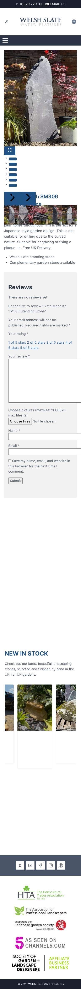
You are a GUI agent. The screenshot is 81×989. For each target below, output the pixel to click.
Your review (19, 356)
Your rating (18, 334)
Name (14, 430)
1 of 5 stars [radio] (17, 342)
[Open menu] (5, 40)
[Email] (30, 865)
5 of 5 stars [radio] (29, 347)
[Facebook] (40, 865)
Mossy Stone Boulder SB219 (65, 744)
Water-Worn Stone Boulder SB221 (25, 746)
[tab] (13, 159)
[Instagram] (51, 865)
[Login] (7, 22)
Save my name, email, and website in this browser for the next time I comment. (39, 466)
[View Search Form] (74, 40)
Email (14, 446)
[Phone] (20, 865)
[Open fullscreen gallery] (9, 150)
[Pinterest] (61, 865)
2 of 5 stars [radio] (36, 342)
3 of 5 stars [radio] (55, 342)
